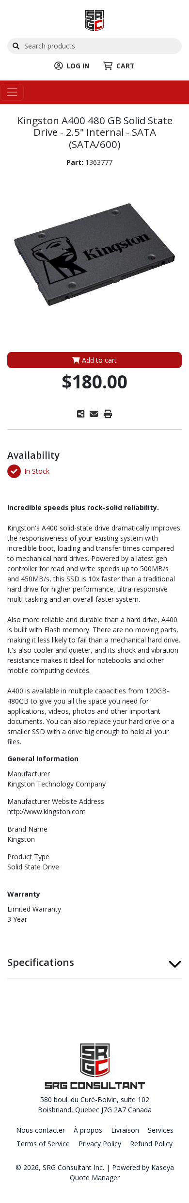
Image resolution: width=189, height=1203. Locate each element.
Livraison (125, 1130)
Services (160, 1130)
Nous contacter (40, 1130)
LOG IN (78, 65)
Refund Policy (151, 1143)
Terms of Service (43, 1143)
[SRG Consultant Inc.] (94, 19)
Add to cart (98, 360)
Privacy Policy (100, 1143)
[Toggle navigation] (12, 92)
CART (125, 65)
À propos (88, 1130)
